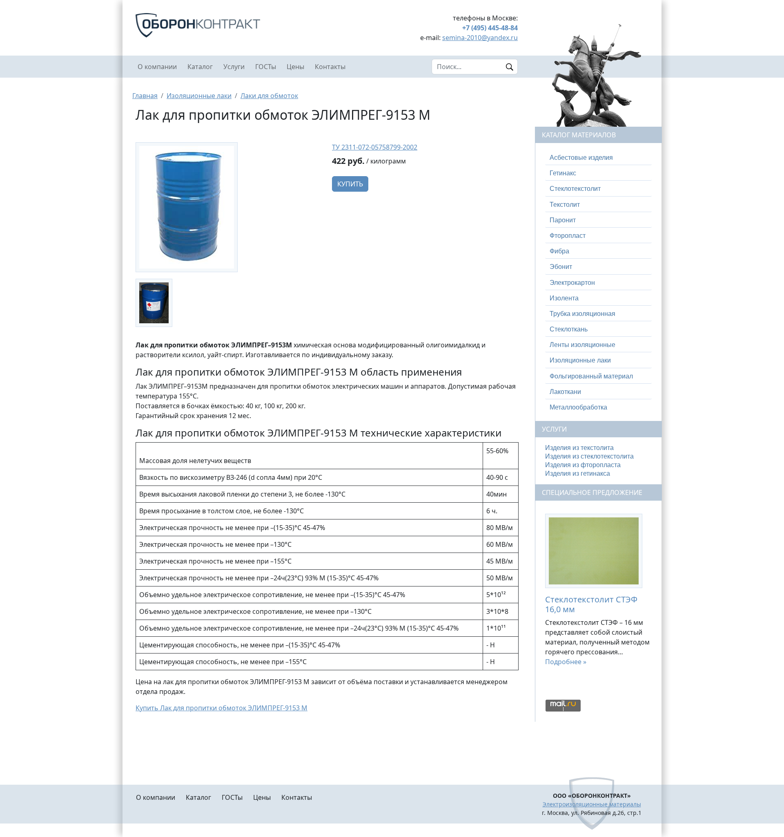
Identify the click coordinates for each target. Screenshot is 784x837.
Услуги (234, 66)
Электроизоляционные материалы (592, 804)
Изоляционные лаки (199, 95)
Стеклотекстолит (575, 188)
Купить (350, 183)
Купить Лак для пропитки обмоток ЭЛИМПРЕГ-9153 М (221, 707)
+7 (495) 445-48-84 (490, 27)
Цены (295, 66)
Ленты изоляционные (582, 344)
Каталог (200, 66)
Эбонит (561, 266)
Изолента (564, 298)
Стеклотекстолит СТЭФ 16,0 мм (591, 604)
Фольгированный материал (591, 376)
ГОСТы (265, 66)
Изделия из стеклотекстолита (589, 456)
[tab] (598, 157)
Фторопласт (568, 235)
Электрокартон (572, 282)
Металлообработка (578, 407)
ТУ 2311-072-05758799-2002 (374, 147)
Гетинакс (563, 173)
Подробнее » (565, 661)
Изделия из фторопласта (583, 464)
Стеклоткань (569, 329)
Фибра (559, 251)
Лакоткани (565, 391)
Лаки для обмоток (269, 95)
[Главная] (229, 25)
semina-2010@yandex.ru (480, 37)
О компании (157, 66)
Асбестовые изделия (581, 157)
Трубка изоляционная (582, 313)
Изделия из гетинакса (577, 473)
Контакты (330, 66)
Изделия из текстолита (579, 447)
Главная (145, 95)
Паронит (563, 220)
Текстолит (565, 204)
